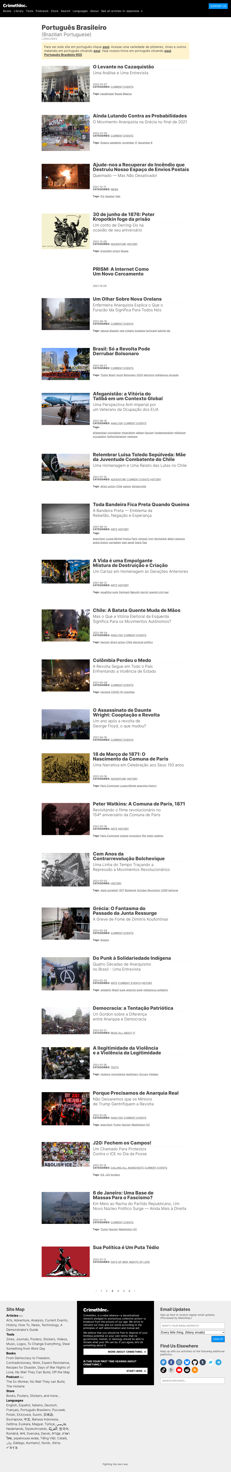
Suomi (37, 1414)
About (94, 11)
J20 (107, 1174)
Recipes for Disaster (21, 1367)
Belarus (127, 93)
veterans (132, 436)
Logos (21, 1344)
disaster (110, 196)
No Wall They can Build (47, 1381)
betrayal (173, 890)
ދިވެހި (8, 1443)
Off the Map (61, 1372)
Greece (104, 142)
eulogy (127, 486)
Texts (115, 1067)
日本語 (48, 1414)
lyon (150, 538)
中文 (27, 1419)
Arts (114, 529)
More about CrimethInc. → (127, 1351)
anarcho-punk (134, 990)
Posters (35, 1339)
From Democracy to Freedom (28, 1358)
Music (10, 1344)
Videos (62, 1339)
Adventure (118, 244)
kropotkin (106, 251)
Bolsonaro (130, 375)
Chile (119, 486)
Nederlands (14, 1429)
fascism (149, 432)
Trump (104, 375)
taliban (140, 432)
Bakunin (135, 592)
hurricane (151, 330)
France (127, 538)
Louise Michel (114, 538)
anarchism (99, 538)
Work (36, 1363)
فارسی (61, 1424)
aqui (106, 47)
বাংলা (22, 1433)
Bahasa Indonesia (45, 1419)
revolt (119, 375)
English (11, 1405)
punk (115, 592)
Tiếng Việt (47, 1438)
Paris (134, 538)
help (117, 196)
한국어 (64, 1429)
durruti (144, 592)
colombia (129, 692)
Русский (58, 1410)
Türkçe (50, 1424)
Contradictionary (18, 1363)
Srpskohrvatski (36, 1429)
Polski (10, 1414)
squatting (106, 592)
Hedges (153, 1074)
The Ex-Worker (17, 1381)
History (132, 244)
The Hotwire (15, 1386)
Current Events (122, 86)
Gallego (18, 1443)
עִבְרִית (56, 1433)
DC (148, 1124)
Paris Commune (109, 785)
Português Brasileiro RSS (63, 55)
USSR (164, 890)
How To (24, 1325)
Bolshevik (130, 890)
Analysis (117, 423)
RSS (21, 1316)
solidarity (105, 990)
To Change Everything (44, 1344)
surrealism (115, 542)
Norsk (45, 1443)
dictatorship (139, 486)
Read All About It (123, 1032)
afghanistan (100, 432)
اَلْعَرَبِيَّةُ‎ (53, 1429)
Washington (138, 1124)
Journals (22, 1339)
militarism (180, 432)
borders (115, 1174)
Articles (12, 1315)
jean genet (128, 542)
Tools (29, 11)
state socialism (109, 890)
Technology (50, 1325)
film (144, 835)
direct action (108, 486)
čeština (11, 1424)
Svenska (33, 1433)
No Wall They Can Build (32, 1372)
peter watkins (155, 835)
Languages (80, 11)
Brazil (112, 375)
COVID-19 (117, 692)
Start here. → (136, 1370)
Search (65, 11)
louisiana (140, 330)
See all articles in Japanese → (122, 11)
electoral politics (143, 642)
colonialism (114, 432)
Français (12, 1410)
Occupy (143, 1074)
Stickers (49, 1339)
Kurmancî (33, 1443)
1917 (121, 890)
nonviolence (118, 1074)
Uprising (105, 692)
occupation (99, 436)
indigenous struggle (167, 375)
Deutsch (50, 1405)
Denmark (124, 592)
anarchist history (147, 785)
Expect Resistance (55, 1363)
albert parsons (176, 538)
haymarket (160, 538)
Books (7, 11)
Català (62, 1438)
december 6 (145, 142)
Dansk (45, 1433)
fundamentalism (164, 432)
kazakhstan (107, 93)
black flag (141, 542)
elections (149, 375)
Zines (10, 1339)
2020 (140, 375)
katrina (162, 330)
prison (116, 251)
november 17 (129, 142)
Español (24, 1405)
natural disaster (109, 330)
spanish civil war (159, 592)
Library (19, 11)
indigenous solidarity (155, 990)
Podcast (12, 1377)
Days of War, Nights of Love (130, 1262)
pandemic (115, 142)
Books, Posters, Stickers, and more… (33, 1396)
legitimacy (132, 1074)
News (114, 189)
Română (12, 1433)
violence (105, 1074)
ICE (102, 1174)
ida (168, 330)
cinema (124, 835)
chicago (143, 538)
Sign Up (218, 1339)
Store (54, 11)
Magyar (37, 1424)
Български (14, 1419)
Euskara (24, 1424)
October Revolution (148, 890)
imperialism (128, 432)
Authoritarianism (116, 436)
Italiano (37, 1405)
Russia (118, 93)
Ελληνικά (24, 1414)
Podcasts (42, 11)
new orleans (127, 330)
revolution (135, 835)
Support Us (218, 6)
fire (102, 196)
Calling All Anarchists (127, 1167)
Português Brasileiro (35, 1410)
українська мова (26, 1438)
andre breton (100, 542)
